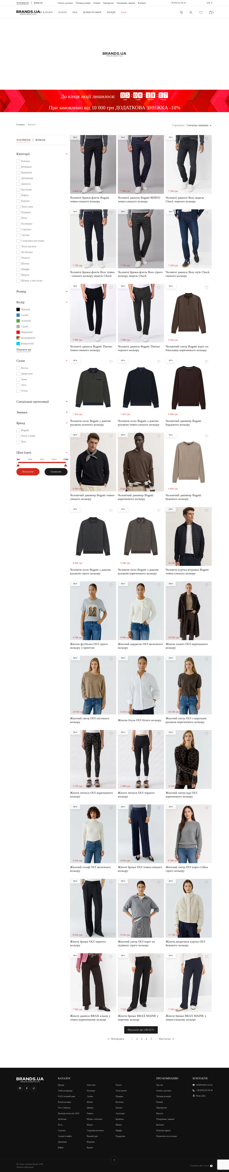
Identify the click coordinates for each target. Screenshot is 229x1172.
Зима (24, 379)
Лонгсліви (27, 206)
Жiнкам (38, 3)
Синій (24, 315)
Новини (97, 3)
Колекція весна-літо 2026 (68, 1113)
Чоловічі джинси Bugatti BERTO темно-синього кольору (139, 199)
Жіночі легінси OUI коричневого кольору (91, 794)
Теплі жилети (29, 246)
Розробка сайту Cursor (199, 1165)
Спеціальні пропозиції (32, 401)
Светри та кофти (65, 1136)
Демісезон (27, 373)
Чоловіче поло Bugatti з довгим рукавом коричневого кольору (138, 571)
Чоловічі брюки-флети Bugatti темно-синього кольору (89, 199)
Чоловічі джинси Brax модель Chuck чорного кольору (185, 199)
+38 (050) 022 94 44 (204, 1090)
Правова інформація (25, 1167)
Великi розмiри (64, 1102)
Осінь (24, 390)
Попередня (117, 1039)
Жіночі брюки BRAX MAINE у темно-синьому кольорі (186, 1017)
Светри (25, 235)
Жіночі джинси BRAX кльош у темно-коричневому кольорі (90, 1017)
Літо (23, 385)
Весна (24, 368)
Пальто (119, 1085)
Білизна (25, 161)
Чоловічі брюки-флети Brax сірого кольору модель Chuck (140, 273)
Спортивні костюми (32, 240)
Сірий (24, 326)
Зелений (26, 320)
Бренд (20, 423)
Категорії (23, 154)
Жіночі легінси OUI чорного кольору (136, 794)
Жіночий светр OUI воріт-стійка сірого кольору (187, 868)
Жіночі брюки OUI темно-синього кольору (140, 868)
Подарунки (120, 1136)
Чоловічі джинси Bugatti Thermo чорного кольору (139, 348)
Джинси (26, 183)
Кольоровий (28, 337)
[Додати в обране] (110, 138)
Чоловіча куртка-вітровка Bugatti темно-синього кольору (187, 571)
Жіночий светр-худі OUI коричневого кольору (181, 794)
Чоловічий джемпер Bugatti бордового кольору (183, 422)
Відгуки (159, 1113)
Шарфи (25, 269)
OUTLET (63, 12)
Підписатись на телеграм (166, 1136)
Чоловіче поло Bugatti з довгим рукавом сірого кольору (90, 571)
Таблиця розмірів (83, 3)
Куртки (25, 200)
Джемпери (27, 178)
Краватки (26, 172)
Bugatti (25, 430)
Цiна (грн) (23, 452)
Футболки (27, 252)
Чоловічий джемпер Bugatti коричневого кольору (135, 497)
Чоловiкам (22, 3)
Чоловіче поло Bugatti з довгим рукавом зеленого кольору (90, 422)
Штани (90, 1102)
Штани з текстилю (31, 280)
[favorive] (200, 12)
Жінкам (40, 140)
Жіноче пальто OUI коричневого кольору (187, 645)
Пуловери (26, 223)
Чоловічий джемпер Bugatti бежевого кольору (183, 497)
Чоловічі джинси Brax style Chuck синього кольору (188, 273)
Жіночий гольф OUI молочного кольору (90, 868)
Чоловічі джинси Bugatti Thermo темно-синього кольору (91, 348)
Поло (24, 218)
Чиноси (25, 257)
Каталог (48, 12)
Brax (23, 441)
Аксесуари (120, 1113)
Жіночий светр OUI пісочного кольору (89, 720)
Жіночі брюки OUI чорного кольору (88, 943)
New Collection (64, 1108)
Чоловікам (23, 140)
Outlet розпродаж (65, 1090)
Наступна (165, 1039)
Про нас (159, 1085)
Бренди (111, 12)
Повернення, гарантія (126, 3)
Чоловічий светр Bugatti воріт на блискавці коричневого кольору (187, 348)
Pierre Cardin (28, 435)
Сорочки (26, 229)
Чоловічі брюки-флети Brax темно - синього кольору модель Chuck (92, 273)
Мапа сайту (201, 1096)
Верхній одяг (92, 1136)
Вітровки (26, 166)
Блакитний (27, 343)
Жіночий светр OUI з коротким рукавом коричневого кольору (186, 720)
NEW (75, 12)
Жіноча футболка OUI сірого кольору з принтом (89, 645)
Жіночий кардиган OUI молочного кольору (140, 645)
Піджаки (26, 212)
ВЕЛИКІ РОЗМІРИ (92, 12)
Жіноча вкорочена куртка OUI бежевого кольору (185, 943)
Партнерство (108, 3)
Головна (20, 124)
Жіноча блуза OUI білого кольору (139, 720)
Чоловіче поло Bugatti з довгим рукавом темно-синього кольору (138, 422)
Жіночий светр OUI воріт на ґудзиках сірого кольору (136, 943)
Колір (20, 302)
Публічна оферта (163, 1130)
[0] (211, 12)
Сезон (20, 360)
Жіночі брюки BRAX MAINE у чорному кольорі (138, 1017)
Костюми (26, 189)
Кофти (24, 195)
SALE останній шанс (66, 1096)
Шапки (25, 263)
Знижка (21, 412)
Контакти (142, 3)
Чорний (25, 309)
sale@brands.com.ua (204, 1085)
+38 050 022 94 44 (178, 3)
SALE (124, 12)
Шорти (25, 274)
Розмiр (21, 291)
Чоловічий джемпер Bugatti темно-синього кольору (92, 497)
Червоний (27, 332)
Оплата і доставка (65, 3)
